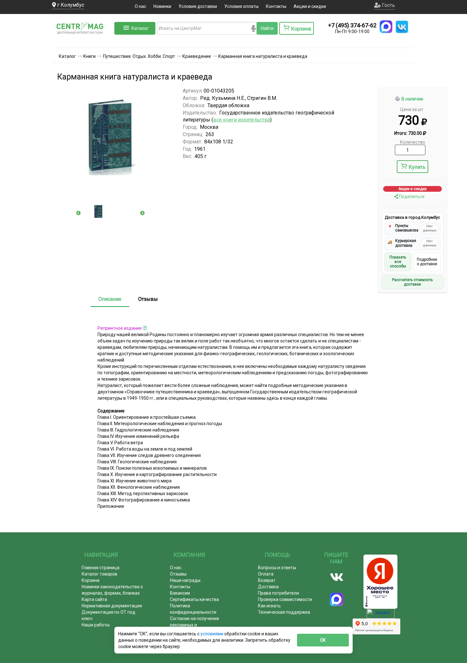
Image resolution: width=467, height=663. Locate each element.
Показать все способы (397, 262)
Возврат (266, 580)
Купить (417, 167)
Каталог (140, 28)
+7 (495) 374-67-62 (352, 25)
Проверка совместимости (285, 599)
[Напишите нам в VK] (402, 26)
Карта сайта (94, 599)
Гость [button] (388, 5)
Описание (109, 299)
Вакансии (180, 593)
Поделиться (411, 196)
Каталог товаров (99, 574)
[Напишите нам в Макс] (386, 26)
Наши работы (96, 624)
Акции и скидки (310, 6)
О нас (140, 6)
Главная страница (100, 567)
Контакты (276, 6)
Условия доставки (198, 6)
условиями (212, 633)
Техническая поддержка (284, 612)
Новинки (162, 6)
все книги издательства (241, 120)
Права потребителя (278, 593)
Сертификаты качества (194, 599)
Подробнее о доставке (427, 261)
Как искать (269, 605)
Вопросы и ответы (277, 567)
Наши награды (185, 580)
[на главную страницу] (82, 41)
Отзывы (148, 299)
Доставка (268, 586)
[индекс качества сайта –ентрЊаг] (381, 615)
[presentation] (78, 213)
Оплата (266, 574)
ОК (323, 640)
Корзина (90, 580)
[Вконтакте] (336, 577)
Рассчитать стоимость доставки (412, 282)
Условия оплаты (241, 6)
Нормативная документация (112, 605)
